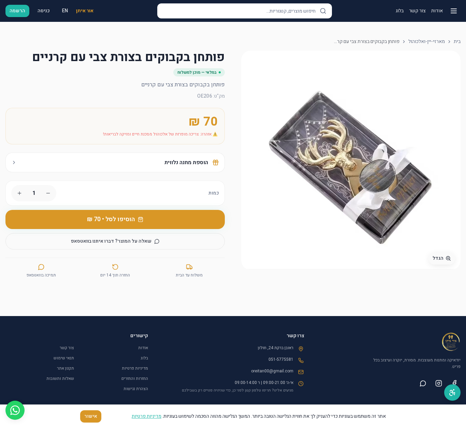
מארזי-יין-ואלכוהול (426, 41)
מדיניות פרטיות (135, 368)
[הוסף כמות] (19, 193)
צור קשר (417, 11)
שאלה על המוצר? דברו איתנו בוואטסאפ (111, 241)
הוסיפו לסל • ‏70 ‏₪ (111, 219)
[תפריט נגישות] (452, 392)
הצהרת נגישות (135, 389)
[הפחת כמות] (48, 193)
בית (457, 41)
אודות (437, 11)
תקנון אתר (65, 368)
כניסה (44, 10)
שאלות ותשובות (60, 378)
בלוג (400, 11)
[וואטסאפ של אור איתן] (423, 383)
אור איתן (84, 11)
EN (65, 10)
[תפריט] (454, 11)
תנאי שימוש (64, 358)
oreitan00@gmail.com (272, 371)
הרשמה (17, 10)
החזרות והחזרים (134, 378)
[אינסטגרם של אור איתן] (439, 383)
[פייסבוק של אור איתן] (454, 383)
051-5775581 (280, 359)
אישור (90, 416)
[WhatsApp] (15, 410)
